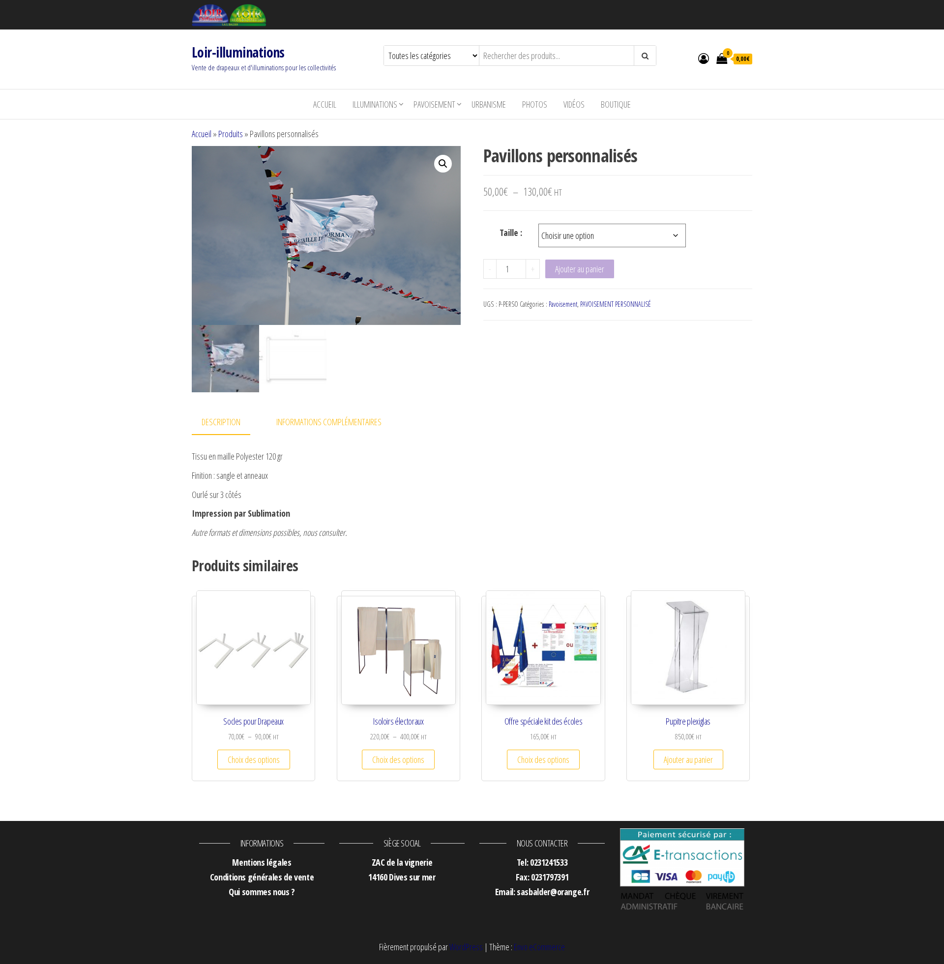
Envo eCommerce (539, 947)
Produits (230, 134)
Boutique (616, 104)
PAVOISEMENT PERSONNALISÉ (615, 304)
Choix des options (254, 759)
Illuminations (375, 104)
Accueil (324, 104)
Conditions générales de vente (262, 877)
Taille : (511, 232)
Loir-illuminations (238, 52)
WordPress (466, 947)
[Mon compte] (703, 58)
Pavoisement (434, 104)
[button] (443, 164)
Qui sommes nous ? (262, 892)
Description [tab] (221, 422)
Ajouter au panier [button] (688, 759)
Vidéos (574, 104)
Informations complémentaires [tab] (329, 422)
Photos (534, 104)
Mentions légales (261, 862)
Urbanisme (489, 104)
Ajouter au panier (579, 269)
